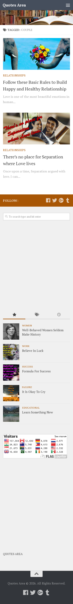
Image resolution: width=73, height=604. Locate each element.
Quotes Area (14, 5)
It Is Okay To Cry (33, 392)
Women (27, 325)
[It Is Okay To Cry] (11, 393)
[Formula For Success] (11, 372)
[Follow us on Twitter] (54, 200)
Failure (27, 387)
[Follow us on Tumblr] (67, 200)
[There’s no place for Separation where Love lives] (36, 128)
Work (25, 346)
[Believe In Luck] (11, 352)
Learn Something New (37, 412)
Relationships (14, 75)
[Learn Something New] (11, 414)
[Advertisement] (36, 265)
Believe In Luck (32, 351)
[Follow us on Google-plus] (61, 200)
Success (27, 366)
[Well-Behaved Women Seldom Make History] (11, 331)
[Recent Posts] (59, 315)
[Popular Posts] (14, 315)
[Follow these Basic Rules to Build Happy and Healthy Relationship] (36, 54)
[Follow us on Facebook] (48, 200)
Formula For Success (36, 371)
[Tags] (36, 315)
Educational (31, 407)
